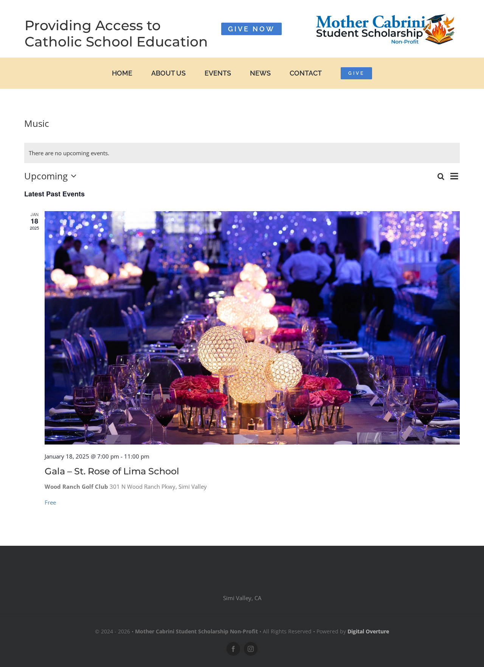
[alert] (242, 153)
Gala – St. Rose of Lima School (112, 471)
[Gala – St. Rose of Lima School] (252, 328)
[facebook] (233, 649)
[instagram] (251, 649)
